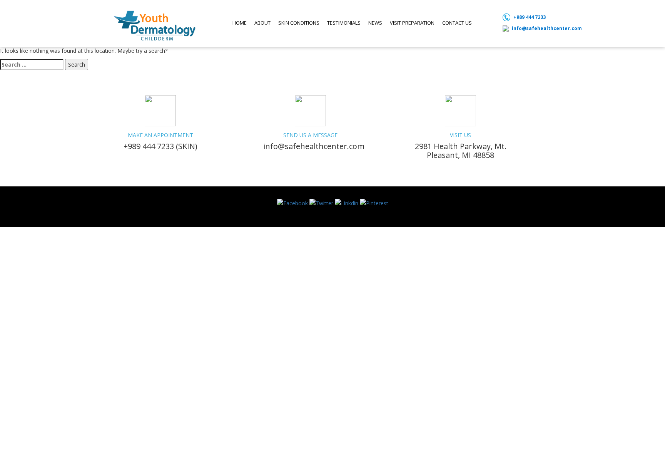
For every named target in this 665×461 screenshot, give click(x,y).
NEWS (375, 22)
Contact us (457, 22)
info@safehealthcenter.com (547, 28)
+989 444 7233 (529, 17)
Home (239, 22)
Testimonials (344, 22)
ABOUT (262, 22)
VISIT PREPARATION (412, 22)
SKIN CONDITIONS (298, 22)
